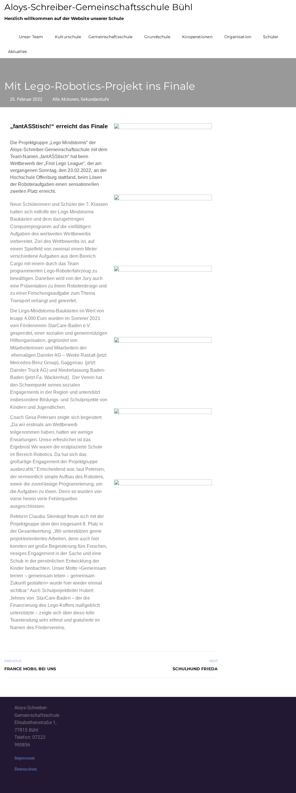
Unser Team (31, 36)
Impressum (24, 758)
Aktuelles (17, 51)
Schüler (271, 36)
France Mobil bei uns (30, 668)
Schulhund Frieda (195, 668)
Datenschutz (25, 769)
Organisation (237, 36)
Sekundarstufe (95, 99)
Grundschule (157, 36)
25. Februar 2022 (26, 99)
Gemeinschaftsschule (110, 36)
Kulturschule (68, 36)
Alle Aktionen (65, 99)
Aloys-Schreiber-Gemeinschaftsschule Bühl (98, 7)
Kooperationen (197, 36)
